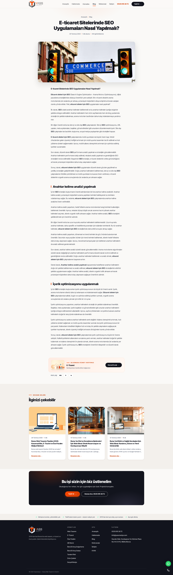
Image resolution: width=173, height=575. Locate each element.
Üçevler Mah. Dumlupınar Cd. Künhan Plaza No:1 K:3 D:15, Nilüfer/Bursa (126, 540)
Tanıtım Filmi (71, 554)
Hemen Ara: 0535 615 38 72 (94, 494)
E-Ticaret (70, 535)
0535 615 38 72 (123, 4)
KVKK (94, 551)
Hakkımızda (76, 4)
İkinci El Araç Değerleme (75, 547)
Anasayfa (65, 4)
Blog (94, 4)
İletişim (111, 4)
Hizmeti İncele (113, 365)
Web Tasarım (71, 531)
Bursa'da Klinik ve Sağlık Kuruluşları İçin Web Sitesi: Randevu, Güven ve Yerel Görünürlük (125, 443)
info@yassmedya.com (119, 535)
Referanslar (102, 4)
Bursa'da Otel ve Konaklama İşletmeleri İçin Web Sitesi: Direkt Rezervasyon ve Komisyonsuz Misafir (86, 443)
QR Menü (70, 543)
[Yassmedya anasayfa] (36, 4)
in (71, 375)
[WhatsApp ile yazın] (168, 563)
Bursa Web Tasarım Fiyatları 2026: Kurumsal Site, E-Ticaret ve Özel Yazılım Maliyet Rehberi (47, 443)
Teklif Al (138, 4)
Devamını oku (36, 456)
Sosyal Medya (72, 562)
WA (60, 375)
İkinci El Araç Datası (73, 551)
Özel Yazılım (71, 539)
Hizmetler (86, 4)
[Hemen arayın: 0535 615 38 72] (168, 570)
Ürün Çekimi (71, 558)
